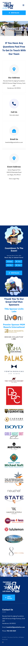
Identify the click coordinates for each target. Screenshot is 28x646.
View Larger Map (14, 179)
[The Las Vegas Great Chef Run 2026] (8, 2)
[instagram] (2, 642)
